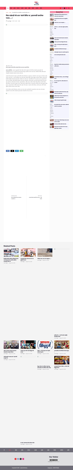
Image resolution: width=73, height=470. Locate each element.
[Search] (68, 8)
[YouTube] (60, 8)
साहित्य (29, 8)
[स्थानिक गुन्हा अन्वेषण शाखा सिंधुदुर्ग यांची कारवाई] (28, 344)
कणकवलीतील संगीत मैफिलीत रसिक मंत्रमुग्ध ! (60, 48)
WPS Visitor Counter (55, 461)
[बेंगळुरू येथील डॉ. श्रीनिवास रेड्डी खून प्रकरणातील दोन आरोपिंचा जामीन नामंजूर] (45, 360)
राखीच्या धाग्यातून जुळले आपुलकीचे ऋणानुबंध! (60, 100)
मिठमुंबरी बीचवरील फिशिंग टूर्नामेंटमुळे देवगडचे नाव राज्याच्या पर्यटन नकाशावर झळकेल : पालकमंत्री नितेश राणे (11, 260)
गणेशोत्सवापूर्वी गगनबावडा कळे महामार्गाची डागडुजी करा (61, 52)
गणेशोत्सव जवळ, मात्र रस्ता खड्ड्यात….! (59, 22)
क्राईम (26, 8)
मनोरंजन (18, 8)
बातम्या (8, 8)
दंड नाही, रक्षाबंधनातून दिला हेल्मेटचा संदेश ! (60, 54)
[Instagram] (66, 8)
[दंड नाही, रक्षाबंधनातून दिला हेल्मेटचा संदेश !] (28, 398)
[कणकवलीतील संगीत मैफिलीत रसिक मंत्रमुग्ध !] (61, 344)
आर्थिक (41, 8)
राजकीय (22, 8)
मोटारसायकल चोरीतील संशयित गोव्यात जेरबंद (60, 123)
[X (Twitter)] (64, 8)
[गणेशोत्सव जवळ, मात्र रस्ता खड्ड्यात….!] (45, 252)
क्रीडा (14, 8)
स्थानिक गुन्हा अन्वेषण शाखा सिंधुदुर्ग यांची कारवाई (60, 41)
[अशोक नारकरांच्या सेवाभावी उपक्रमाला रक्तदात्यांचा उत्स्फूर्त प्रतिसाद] (11, 344)
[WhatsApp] (21, 151)
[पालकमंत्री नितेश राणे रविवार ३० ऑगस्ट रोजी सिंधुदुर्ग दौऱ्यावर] (61, 360)
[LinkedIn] (17, 151)
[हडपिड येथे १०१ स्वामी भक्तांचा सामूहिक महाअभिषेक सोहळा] (61, 290)
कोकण (11, 8)
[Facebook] (62, 8)
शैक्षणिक (33, 8)
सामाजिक (37, 8)
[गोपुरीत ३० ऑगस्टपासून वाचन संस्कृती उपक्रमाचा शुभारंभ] (45, 344)
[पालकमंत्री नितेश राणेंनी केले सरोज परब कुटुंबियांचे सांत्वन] (28, 252)
